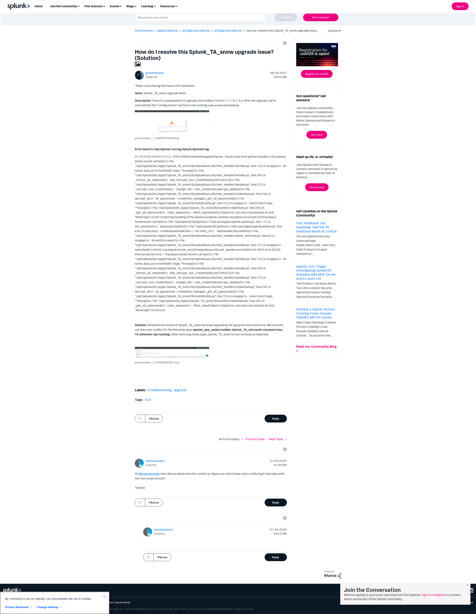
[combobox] (216, 17)
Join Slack (317, 134)
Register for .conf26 (316, 73)
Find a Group (316, 187)
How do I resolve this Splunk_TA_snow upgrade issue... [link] (282, 30)
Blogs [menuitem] (130, 6)
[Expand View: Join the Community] (78, 6)
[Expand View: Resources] (176, 6)
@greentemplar (148, 474)
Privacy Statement (17, 607)
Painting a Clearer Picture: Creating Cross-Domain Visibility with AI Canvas (315, 313)
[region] (54, 603)
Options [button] (332, 31)
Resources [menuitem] (167, 6)
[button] (284, 43)
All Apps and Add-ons (196, 30)
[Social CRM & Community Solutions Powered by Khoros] (332, 574)
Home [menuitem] (39, 6)
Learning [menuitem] (147, 6)
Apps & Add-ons (167, 30)
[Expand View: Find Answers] (104, 6)
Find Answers (144, 30)
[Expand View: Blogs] (135, 6)
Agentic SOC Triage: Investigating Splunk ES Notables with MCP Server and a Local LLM (316, 272)
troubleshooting (160, 390)
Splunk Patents (122, 602)
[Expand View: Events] (121, 6)
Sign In (460, 6)
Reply (275, 418)
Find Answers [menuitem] (93, 6)
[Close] (104, 596)
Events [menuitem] (114, 6)
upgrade (180, 390)
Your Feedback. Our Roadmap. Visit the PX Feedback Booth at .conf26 (316, 227)
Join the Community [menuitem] (63, 6)
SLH (148, 400)
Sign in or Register (434, 595)
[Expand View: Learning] (154, 6)
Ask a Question (320, 17)
